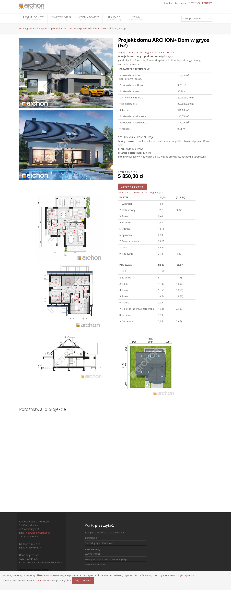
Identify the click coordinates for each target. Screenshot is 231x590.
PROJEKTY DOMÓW (33, 18)
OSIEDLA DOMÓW (89, 18)
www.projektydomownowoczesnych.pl (106, 559)
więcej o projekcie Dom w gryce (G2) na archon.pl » (146, 52)
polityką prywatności (185, 575)
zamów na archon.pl (132, 186)
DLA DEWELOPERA (61, 18)
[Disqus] (115, 459)
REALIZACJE (114, 18)
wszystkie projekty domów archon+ (88, 28)
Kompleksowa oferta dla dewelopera (105, 532)
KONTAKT (207, 3)
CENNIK (136, 18)
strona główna (26, 28)
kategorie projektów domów (51, 28)
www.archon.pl (93, 553)
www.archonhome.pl (96, 564)
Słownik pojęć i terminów (99, 543)
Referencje (91, 537)
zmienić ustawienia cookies (39, 580)
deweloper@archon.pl (175, 3)
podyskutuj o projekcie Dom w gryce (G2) (141, 192)
